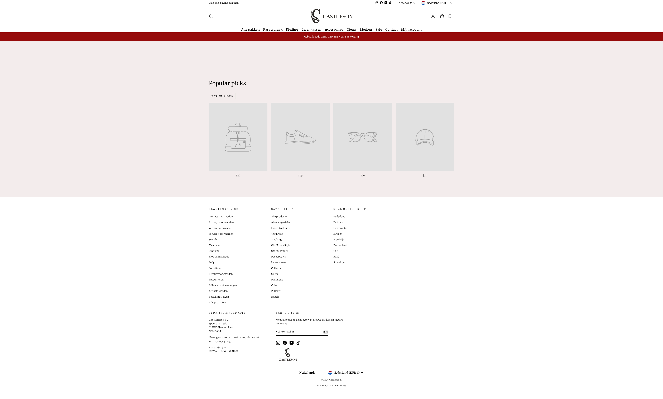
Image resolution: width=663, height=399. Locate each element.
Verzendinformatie (220, 228)
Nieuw (352, 29)
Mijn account (411, 29)
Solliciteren (215, 268)
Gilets (274, 274)
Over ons (214, 251)
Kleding (292, 29)
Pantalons (277, 279)
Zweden (337, 233)
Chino (274, 285)
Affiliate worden (218, 291)
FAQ (211, 262)
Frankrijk (338, 239)
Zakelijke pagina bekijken (224, 2)
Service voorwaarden (221, 233)
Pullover (276, 291)
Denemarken (340, 228)
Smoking (276, 239)
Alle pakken (250, 29)
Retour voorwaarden (221, 274)
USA (335, 251)
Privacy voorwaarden (221, 222)
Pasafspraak (272, 29)
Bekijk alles (222, 96)
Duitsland (339, 222)
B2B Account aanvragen (223, 285)
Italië (336, 256)
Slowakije (339, 262)
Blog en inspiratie (219, 256)
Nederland (339, 216)
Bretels (275, 296)
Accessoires (334, 29)
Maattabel (214, 245)
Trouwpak (277, 233)
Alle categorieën (280, 222)
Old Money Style (280, 245)
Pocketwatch (278, 256)
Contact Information (221, 216)
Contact (391, 29)
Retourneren (216, 279)
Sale (379, 29)
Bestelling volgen (219, 296)
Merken (366, 29)
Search (213, 239)
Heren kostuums (280, 228)
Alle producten (217, 302)
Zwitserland (340, 245)
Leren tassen (311, 29)
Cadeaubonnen (280, 251)
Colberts (276, 268)
